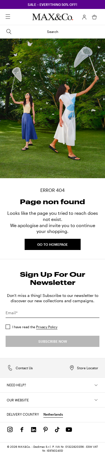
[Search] (15, 17)
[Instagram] (10, 429)
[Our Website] (96, 400)
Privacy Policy (46, 327)
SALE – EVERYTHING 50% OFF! (52, 4)
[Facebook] (21, 429)
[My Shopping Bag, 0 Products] (94, 17)
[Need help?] (96, 385)
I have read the (34, 327)
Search (52, 32)
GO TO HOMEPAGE (52, 244)
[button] (84, 17)
